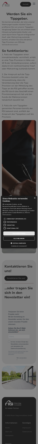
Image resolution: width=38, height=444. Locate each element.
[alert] (19, 222)
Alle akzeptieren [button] (19, 233)
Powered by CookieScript (19, 246)
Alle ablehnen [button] (19, 238)
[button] (19, 243)
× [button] (34, 198)
